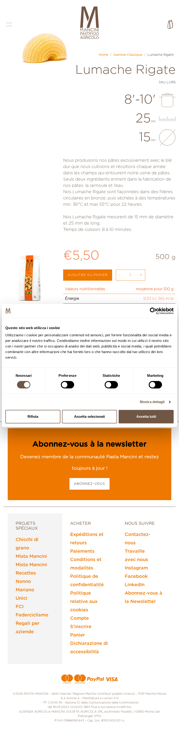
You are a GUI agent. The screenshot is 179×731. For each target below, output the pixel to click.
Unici (21, 598)
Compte (79, 618)
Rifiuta (33, 416)
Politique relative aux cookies (83, 601)
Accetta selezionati (89, 416)
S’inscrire (80, 626)
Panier (77, 635)
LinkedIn (135, 585)
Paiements (82, 551)
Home (103, 55)
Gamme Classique (128, 55)
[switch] (67, 384)
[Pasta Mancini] (89, 23)
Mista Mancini (31, 556)
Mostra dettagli (152, 402)
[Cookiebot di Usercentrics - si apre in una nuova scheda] (153, 310)
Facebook (136, 576)
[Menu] (8, 24)
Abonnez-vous (89, 483)
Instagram (136, 568)
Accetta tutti (146, 416)
